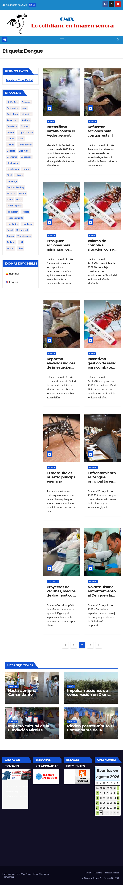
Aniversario (12, 120)
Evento (25, 169)
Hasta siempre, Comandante (22, 692)
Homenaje (12, 181)
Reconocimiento (15, 218)
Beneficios (12, 126)
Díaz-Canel (24, 150)
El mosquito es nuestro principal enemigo (61, 477)
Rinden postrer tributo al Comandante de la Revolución (90, 730)
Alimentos (26, 114)
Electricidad (13, 163)
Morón (22, 193)
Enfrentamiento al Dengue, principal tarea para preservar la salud (102, 481)
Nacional (93, 468)
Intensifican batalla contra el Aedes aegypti (61, 131)
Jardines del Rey (15, 187)
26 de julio (12, 102)
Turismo (11, 242)
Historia (19, 175)
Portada (92, 121)
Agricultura (12, 114)
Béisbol (10, 132)
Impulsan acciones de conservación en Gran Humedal (87, 694)
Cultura (10, 144)
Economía (12, 157)
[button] (118, 39)
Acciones (26, 102)
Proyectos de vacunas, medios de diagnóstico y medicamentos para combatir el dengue (61, 597)
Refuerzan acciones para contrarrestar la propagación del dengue (102, 135)
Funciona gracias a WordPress (17, 874)
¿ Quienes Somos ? (91, 878)
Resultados (12, 224)
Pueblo (25, 211)
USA (21, 242)
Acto (24, 108)
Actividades (12, 108)
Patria (19, 199)
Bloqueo (25, 126)
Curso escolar (25, 144)
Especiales (53, 582)
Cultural (13, 722)
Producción (12, 211)
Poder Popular (14, 205)
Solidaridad (22, 230)
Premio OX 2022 (111, 878)
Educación (26, 157)
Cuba (21, 138)
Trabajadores (24, 236)
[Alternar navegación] (62, 40)
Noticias (98, 873)
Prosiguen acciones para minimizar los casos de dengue (61, 247)
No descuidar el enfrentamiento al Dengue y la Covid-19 (102, 593)
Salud (10, 230)
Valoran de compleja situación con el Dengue (101, 247)
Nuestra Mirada (112, 873)
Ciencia (10, 138)
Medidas (11, 193)
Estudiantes (13, 169)
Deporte (11, 150)
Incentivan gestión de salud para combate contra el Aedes (102, 365)
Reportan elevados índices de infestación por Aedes (61, 365)
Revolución (27, 224)
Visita (20, 248)
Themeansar (8, 877)
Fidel (9, 175)
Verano (10, 248)
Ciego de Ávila (25, 132)
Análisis (26, 120)
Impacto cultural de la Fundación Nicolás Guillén (28, 730)
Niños (10, 199)
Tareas (10, 236)
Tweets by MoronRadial (19, 80)
